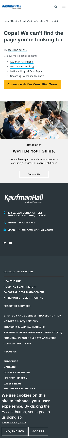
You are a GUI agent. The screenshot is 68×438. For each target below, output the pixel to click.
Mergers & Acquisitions (21, 321)
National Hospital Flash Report (26, 71)
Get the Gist (52, 21)
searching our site (17, 49)
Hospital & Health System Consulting (28, 21)
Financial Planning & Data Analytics (30, 338)
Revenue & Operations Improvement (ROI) (33, 332)
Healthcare (12, 281)
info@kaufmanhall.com (35, 230)
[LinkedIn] (5, 243)
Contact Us (34, 174)
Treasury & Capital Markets (24, 327)
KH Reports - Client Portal (23, 297)
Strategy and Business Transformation (33, 315)
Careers (10, 367)
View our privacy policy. (14, 422)
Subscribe (11, 361)
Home (6, 21)
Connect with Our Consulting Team (32, 84)
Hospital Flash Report (20, 286)
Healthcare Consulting (22, 66)
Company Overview (17, 372)
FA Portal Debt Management (24, 292)
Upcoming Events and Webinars (27, 75)
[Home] (12, 6)
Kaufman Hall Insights (22, 61)
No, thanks (14, 431)
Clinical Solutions (17, 343)
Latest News (13, 383)
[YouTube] (10, 243)
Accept (38, 431)
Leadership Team (16, 378)
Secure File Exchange (19, 389)
